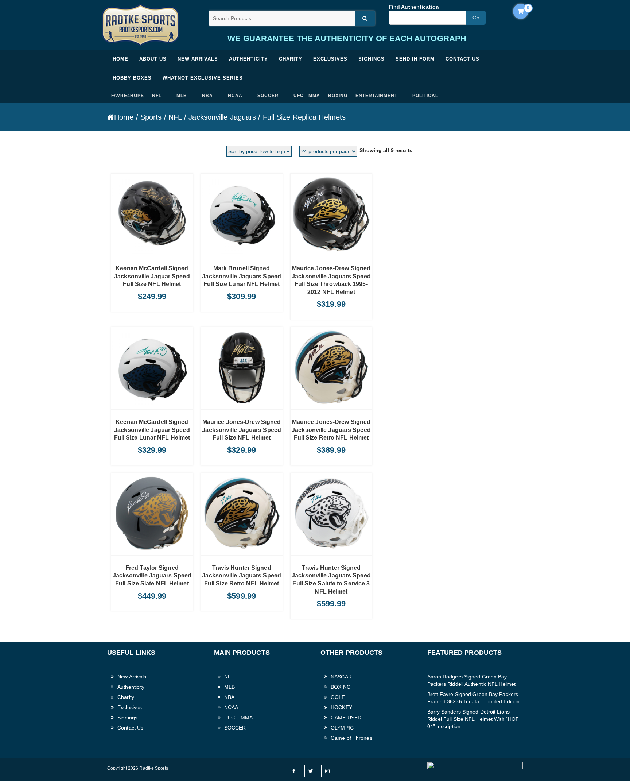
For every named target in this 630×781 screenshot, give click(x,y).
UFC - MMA (306, 95)
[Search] (365, 18)
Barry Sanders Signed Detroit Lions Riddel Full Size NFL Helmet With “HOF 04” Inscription (473, 719)
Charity (290, 59)
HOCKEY (341, 707)
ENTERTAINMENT (376, 95)
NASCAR (341, 677)
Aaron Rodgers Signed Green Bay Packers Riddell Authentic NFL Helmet (471, 680)
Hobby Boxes (132, 78)
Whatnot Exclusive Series (203, 78)
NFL (157, 95)
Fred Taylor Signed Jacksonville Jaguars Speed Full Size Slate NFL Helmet (152, 576)
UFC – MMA (238, 717)
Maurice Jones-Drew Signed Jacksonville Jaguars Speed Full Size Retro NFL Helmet (331, 430)
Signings (371, 59)
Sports (151, 117)
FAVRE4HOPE (127, 95)
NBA (207, 95)
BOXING (337, 95)
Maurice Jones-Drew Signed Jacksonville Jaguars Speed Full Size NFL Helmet (241, 430)
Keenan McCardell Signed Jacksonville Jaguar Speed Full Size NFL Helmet (152, 276)
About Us (153, 59)
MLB (181, 95)
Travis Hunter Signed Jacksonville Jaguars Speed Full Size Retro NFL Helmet (241, 576)
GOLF (338, 697)
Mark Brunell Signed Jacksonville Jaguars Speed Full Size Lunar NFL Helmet (241, 276)
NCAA (235, 95)
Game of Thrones (351, 738)
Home (120, 59)
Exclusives (330, 59)
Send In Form (415, 59)
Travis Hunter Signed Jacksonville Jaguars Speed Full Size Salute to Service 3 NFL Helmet (331, 580)
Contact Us (462, 59)
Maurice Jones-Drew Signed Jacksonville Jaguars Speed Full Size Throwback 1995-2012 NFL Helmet (331, 280)
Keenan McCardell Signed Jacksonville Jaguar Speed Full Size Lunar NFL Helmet (152, 430)
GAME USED (346, 717)
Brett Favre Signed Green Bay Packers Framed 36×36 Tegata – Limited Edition (473, 697)
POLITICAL (425, 95)
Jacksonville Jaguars (222, 117)
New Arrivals (198, 59)
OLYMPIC (342, 728)
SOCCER (268, 95)
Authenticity (248, 59)
